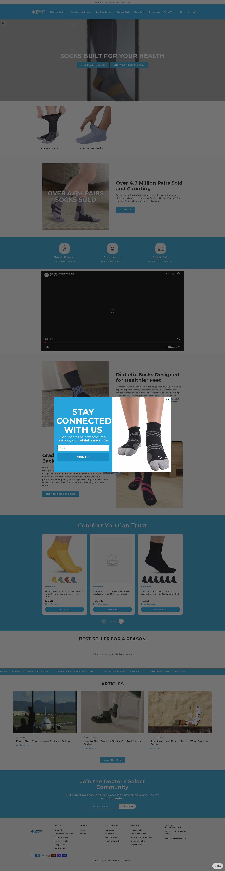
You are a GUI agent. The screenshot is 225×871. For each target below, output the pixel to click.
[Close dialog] (168, 399)
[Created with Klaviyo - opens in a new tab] (112, 473)
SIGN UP (83, 457)
